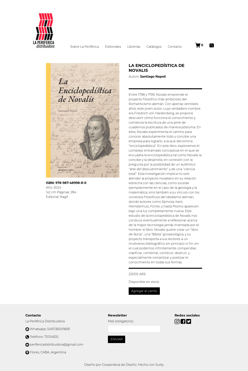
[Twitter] (188, 321)
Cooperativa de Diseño (119, 365)
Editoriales (113, 47)
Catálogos (154, 47)
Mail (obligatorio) (120, 321)
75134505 (51, 337)
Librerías (133, 47)
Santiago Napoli (153, 76)
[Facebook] (183, 321)
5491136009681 (58, 329)
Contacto (175, 47)
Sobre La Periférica (84, 47)
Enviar (116, 339)
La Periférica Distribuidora (45, 321)
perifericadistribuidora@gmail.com (56, 344)
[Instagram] (177, 321)
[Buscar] (211, 45)
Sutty (159, 365)
